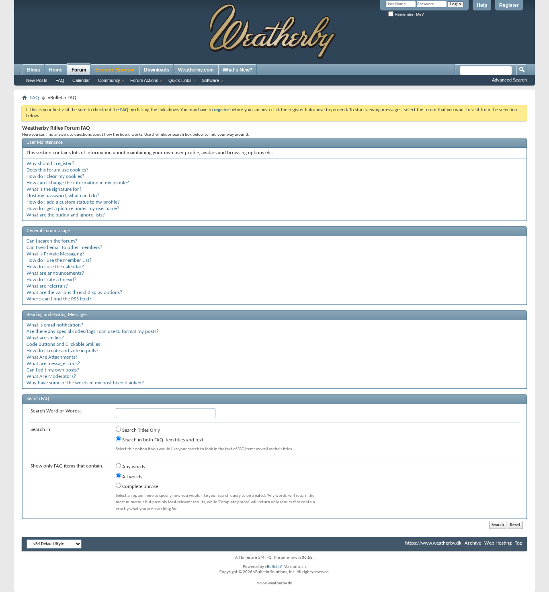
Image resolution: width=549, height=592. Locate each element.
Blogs (33, 70)
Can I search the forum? (52, 241)
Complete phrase (139, 486)
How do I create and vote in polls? (62, 350)
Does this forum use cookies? (57, 170)
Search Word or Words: (56, 411)
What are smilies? (45, 338)
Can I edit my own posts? (53, 370)
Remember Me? (408, 14)
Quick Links (180, 80)
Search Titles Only (140, 430)
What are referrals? (47, 286)
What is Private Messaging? (55, 254)
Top (518, 543)
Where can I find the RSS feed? (59, 299)
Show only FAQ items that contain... (68, 466)
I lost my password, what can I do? (63, 195)
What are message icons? (53, 363)
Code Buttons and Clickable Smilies (63, 344)
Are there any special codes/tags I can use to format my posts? (93, 331)
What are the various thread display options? (74, 292)
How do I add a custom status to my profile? (73, 202)
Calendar (81, 80)
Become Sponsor (115, 70)
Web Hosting (498, 543)
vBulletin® (274, 567)
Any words (133, 467)
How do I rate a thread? (51, 279)
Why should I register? (50, 163)
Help (482, 5)
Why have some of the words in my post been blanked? (85, 383)
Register (509, 5)
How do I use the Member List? (59, 260)
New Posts (36, 80)
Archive (473, 543)
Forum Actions (144, 80)
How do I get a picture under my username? (73, 208)
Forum (79, 70)
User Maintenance (45, 142)
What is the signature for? (54, 189)
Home (56, 70)
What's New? (237, 70)
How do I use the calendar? (55, 266)
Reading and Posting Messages (57, 314)
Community (109, 80)
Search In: (41, 429)
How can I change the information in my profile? (78, 183)
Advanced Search (509, 80)
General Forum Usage (48, 231)
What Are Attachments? (52, 357)
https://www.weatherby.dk (433, 543)
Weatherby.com (196, 70)
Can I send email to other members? (64, 247)
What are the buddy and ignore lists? (66, 215)
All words (131, 477)
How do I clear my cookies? (55, 176)
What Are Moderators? (51, 376)
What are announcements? (55, 273)
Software (210, 80)
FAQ (59, 80)
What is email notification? (55, 325)
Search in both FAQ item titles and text (162, 440)
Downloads (156, 70)
